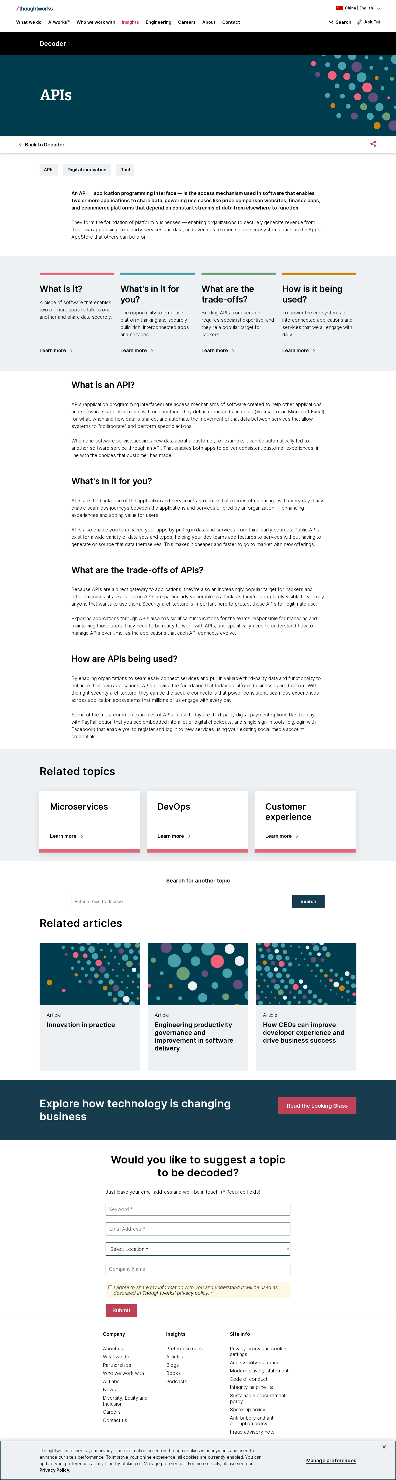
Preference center (186, 1348)
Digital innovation (87, 169)
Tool (125, 169)
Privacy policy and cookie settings (258, 1351)
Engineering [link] (158, 22)
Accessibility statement (255, 1362)
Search (343, 22)
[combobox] (182, 901)
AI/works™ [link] (59, 22)
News (109, 1389)
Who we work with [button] (96, 22)
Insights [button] (130, 22)
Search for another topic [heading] (198, 880)
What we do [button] (28, 22)
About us (113, 1348)
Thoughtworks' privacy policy (175, 1293)
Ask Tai (372, 22)
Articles (174, 1356)
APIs (49, 169)
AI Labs (111, 1381)
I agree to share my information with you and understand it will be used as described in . (196, 1290)
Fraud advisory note (252, 1432)
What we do (116, 1356)
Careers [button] (187, 22)
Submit (121, 1310)
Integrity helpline (248, 1387)
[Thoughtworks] (34, 6)
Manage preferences (331, 1460)
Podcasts (176, 1381)
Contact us (115, 1420)
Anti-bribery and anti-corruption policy (253, 1421)
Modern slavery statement (259, 1370)
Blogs (172, 1365)
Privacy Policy (54, 1470)
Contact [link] (231, 22)
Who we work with (123, 1373)
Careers (112, 1412)
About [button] (209, 22)
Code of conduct (249, 1379)
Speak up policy (247, 1409)
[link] (56, 350)
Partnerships (117, 1365)
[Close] (384, 1447)
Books (173, 1373)
